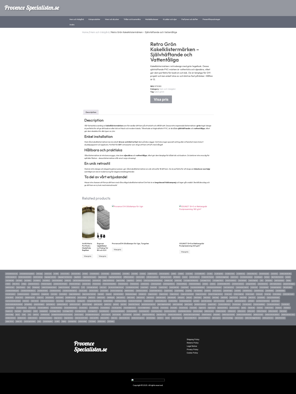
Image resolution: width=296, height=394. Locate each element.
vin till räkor (189, 273)
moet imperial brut (228, 287)
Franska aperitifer (116, 307)
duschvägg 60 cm (92, 311)
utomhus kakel (140, 277)
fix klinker (259, 307)
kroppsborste (45, 294)
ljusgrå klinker (168, 290)
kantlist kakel (59, 297)
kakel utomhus (121, 297)
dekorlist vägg (9, 314)
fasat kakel (18, 311)
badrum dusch (239, 318)
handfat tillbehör (108, 301)
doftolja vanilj (231, 311)
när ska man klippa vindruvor (116, 287)
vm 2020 (56, 273)
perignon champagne (289, 283)
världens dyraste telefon (25, 277)
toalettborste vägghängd (222, 277)
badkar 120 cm (9, 321)
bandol (167, 318)
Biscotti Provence (206, 314)
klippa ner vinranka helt (187, 294)
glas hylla (123, 304)
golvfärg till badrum (62, 304)
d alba (23, 314)
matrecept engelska (276, 287)
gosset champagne (39, 304)
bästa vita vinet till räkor (81, 318)
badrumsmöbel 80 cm (204, 318)
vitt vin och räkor (76, 273)
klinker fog (267, 294)
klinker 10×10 (19, 297)
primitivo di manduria (238, 283)
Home (85, 32)
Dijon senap (283, 311)
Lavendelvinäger (228, 290)
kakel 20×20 (224, 297)
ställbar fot (67, 280)
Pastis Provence (21, 287)
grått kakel (251, 301)
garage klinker (212, 304)
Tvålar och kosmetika (132, 19)
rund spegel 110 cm (205, 280)
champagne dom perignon (92, 314)
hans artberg (60, 301)
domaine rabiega (198, 311)
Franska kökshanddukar (71, 307)
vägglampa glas (102, 277)
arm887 (57, 321)
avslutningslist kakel (30, 321)
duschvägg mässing (80, 311)
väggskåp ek (77, 277)
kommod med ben (118, 294)
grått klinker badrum (240, 301)
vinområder (126, 273)
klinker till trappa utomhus (215, 294)
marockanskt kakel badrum (28, 290)
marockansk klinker (55, 290)
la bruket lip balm (10, 294)
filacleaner (278, 307)
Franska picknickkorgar (273, 304)
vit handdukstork (94, 273)
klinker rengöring (238, 294)
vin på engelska (219, 273)
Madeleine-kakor (129, 290)
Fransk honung (183, 307)
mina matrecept (264, 287)
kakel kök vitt (150, 297)
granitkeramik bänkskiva (263, 301)
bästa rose (114, 318)
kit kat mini (40, 297)
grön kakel (229, 301)
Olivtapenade (36, 287)
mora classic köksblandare (197, 287)
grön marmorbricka (219, 301)
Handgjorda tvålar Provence (94, 301)
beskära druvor (21, 318)
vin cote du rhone (230, 273)
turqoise (185, 277)
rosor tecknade (242, 280)
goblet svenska (98, 304)
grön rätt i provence (206, 301)
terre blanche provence (246, 277)
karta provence (49, 297)
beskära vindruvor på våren (272, 314)
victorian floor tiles (252, 273)
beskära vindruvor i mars (288, 314)
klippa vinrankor (153, 294)
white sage (39, 273)
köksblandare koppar (131, 294)
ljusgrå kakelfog (179, 290)
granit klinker (275, 301)
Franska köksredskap (56, 307)
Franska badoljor (105, 307)
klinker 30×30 (9, 297)
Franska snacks (247, 304)
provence (205, 283)
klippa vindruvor (174, 294)
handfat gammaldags (120, 301)
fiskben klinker (269, 307)
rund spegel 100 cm (218, 280)
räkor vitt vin (16, 283)
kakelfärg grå (111, 297)
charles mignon (79, 314)
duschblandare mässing (185, 311)
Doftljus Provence (261, 311)
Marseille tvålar (287, 287)
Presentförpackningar (211, 19)
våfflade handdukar (129, 277)
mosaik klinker (163, 287)
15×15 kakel (111, 321)
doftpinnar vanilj (209, 311)
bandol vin (160, 318)
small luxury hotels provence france (153, 280)
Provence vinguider (46, 283)
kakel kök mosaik (161, 297)
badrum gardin (216, 318)
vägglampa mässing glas (89, 277)
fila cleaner (287, 307)
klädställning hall (30, 297)
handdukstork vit (148, 301)
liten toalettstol (198, 290)
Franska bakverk (94, 307)
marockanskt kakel (42, 290)
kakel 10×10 (252, 297)
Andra (71, 24)
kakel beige (215, 297)
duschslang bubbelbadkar (117, 311)
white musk (48, 273)
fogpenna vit (202, 307)
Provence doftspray (181, 283)
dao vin (17, 314)
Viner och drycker (112, 19)
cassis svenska (116, 314)
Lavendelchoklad (280, 290)
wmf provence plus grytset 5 (27, 273)
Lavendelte (237, 290)
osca (29, 287)
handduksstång (173, 301)
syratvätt (288, 277)
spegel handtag (120, 280)
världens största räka (285, 273)
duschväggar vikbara (55, 311)
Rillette (288, 280)
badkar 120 (19, 321)
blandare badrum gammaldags (191, 314)
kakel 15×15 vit (233, 297)
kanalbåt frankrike (70, 297)
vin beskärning (240, 273)
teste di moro (234, 277)
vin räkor (210, 273)
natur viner (103, 287)
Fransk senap (164, 307)
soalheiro (139, 280)
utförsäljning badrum (152, 277)
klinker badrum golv (288, 294)
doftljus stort (251, 311)
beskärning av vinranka (228, 314)
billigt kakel (217, 314)
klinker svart (228, 294)
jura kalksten (261, 297)
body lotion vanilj (161, 314)
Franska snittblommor (224, 304)
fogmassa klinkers (222, 307)
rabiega (24, 283)
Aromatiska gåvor (47, 321)
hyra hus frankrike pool (273, 297)
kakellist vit (92, 297)
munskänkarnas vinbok (132, 287)
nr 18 (83, 287)
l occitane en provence (23, 294)
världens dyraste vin (11, 277)
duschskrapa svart (144, 311)
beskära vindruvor (10, 318)
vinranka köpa (105, 273)
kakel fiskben (197, 297)
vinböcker (181, 273)
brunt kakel (137, 314)
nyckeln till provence (64, 287)
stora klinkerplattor (57, 280)
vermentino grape (264, 273)
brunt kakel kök (127, 314)
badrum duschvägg (227, 318)
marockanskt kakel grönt (12, 290)
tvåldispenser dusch (166, 277)
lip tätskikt (207, 290)
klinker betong (277, 294)
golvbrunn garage (87, 304)
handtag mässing (70, 301)
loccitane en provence (141, 290)
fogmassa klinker (234, 307)
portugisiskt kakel (250, 283)
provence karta (144, 283)
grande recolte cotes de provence (14, 304)
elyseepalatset (43, 311)
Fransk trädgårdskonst (129, 307)
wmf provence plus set (11, 273)
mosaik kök (153, 287)
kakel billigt (207, 297)
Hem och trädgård (76, 19)
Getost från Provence (134, 304)
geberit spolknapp (177, 304)
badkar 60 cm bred (280, 318)
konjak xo (108, 294)
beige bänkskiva (68, 318)
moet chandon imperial (242, 287)
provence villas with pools (60, 283)
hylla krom (25, 301)
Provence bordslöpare (194, 283)
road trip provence (279, 280)
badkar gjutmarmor (268, 318)
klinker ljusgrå (250, 294)
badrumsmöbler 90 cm (190, 318)
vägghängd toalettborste (115, 277)
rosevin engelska (253, 280)
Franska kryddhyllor (43, 307)
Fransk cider (193, 307)
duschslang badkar (132, 311)
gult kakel (196, 301)
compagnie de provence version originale (62, 314)
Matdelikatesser (151, 19)
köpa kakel (100, 294)
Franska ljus (32, 307)
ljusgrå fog (188, 290)
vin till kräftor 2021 (200, 273)
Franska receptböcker (259, 304)
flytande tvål (251, 307)
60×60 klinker (101, 321)
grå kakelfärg (28, 304)
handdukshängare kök (185, 301)
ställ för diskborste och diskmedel (81, 280)
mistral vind (254, 287)
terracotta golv (258, 277)
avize (39, 321)
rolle (261, 280)
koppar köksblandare (74, 294)
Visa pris (161, 99)
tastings (267, 277)
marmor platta (83, 290)
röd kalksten (269, 280)
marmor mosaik (94, 290)
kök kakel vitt (142, 294)
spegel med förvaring (108, 280)
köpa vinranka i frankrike (89, 294)
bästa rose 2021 (105, 318)
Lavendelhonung (259, 290)
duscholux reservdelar (170, 311)
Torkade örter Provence (207, 277)
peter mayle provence (275, 283)
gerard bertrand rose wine (148, 304)
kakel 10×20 (243, 297)
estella (35, 311)
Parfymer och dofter (189, 19)
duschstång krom (104, 311)
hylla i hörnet (34, 301)
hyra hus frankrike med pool (13, 301)
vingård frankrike (152, 273)
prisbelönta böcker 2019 (224, 283)
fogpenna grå (211, 307)
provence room (86, 283)
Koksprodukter (94, 19)
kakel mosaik (131, 297)
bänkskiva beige (151, 318)
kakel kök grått (171, 297)
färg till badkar (27, 311)
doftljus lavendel (273, 311)
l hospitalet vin (35, 294)
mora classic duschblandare (214, 287)
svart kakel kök (9, 280)
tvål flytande (177, 277)
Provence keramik (123, 283)
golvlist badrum (50, 304)
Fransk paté (174, 307)
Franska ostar (285, 304)
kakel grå (189, 297)
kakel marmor (140, 297)
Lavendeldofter (269, 290)
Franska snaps (236, 304)
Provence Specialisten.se (32, 7)
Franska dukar (83, 307)
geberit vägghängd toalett (164, 304)
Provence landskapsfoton (109, 283)
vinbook (174, 273)
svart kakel (19, 280)
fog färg (243, 307)
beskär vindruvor (32, 318)
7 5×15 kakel (92, 321)
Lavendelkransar (247, 290)
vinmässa (142, 273)
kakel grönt (159, 92)
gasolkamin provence (200, 304)
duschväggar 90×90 (68, 311)
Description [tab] (91, 112)
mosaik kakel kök (174, 287)
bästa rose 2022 (94, 318)
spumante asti (96, 280)
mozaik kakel (144, 287)
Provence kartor (134, 283)
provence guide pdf (156, 283)
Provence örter (96, 283)
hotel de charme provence (47, 301)
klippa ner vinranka (201, 294)
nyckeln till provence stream (49, 287)
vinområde (134, 273)
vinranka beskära (116, 273)
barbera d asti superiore (138, 318)
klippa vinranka (163, 294)
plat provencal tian (262, 283)
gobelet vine (108, 304)
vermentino (274, 273)
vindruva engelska (164, 273)
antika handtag (82, 321)
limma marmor (217, 290)
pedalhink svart (10, 287)
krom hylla (54, 294)
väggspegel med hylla (50, 277)
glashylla (116, 304)
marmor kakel (104, 290)
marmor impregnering (116, 290)
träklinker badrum (194, 277)
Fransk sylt (155, 307)
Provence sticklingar (75, 283)
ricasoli (8, 283)
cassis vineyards (106, 314)
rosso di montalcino (231, 280)
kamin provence (82, 297)
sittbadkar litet (168, 280)
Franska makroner (21, 307)
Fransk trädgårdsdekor (144, 307)
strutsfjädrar (37, 280)
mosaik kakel (184, 287)
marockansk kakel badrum (69, 290)
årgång (64, 321)
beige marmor (58, 318)
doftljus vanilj (241, 311)
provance (212, 283)
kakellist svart (101, 297)
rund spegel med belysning (191, 280)
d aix (29, 314)
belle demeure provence (46, 318)
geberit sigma (188, 304)
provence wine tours (34, 283)
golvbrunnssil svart (75, 304)
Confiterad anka (45, 314)
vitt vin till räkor (65, 273)
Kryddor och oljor (170, 19)
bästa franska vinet (124, 318)
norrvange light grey (92, 287)
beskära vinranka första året (244, 314)
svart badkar (28, 280)
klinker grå (259, 294)
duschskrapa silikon (157, 311)
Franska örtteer (10, 307)
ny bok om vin (75, 287)
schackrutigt (178, 280)
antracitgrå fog (72, 321)
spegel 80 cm (130, 280)
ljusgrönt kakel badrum (156, 290)
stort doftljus (46, 280)
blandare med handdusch (174, 314)
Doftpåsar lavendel (220, 311)
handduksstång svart (161, 301)
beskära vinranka (258, 314)
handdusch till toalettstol (135, 301)
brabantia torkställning (148, 314)
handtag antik (81, 301)
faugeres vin (9, 311)
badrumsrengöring (177, 318)
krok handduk (63, 294)
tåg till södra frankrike (277, 277)
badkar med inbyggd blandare (253, 318)
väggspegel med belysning (65, 277)
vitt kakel (85, 273)
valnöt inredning (38, 277)
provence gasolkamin (169, 283)
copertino (36, 314)
